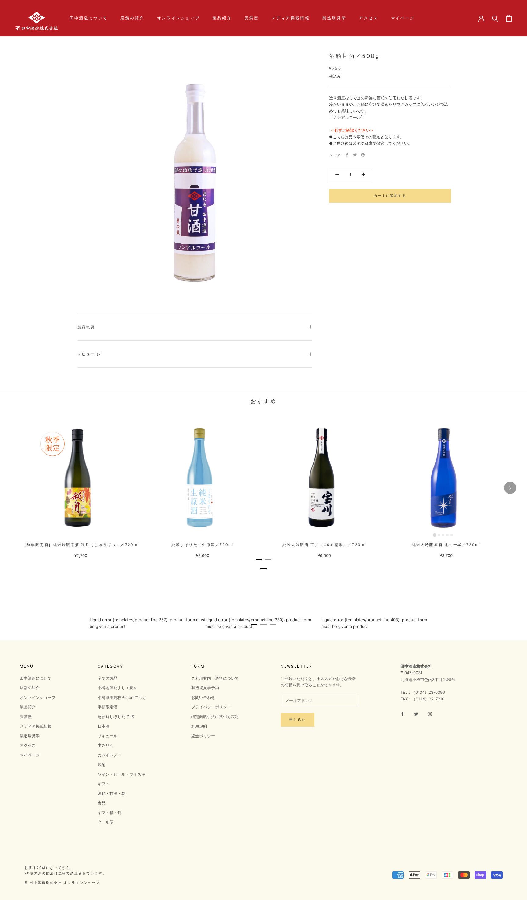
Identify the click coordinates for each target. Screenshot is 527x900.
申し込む (297, 720)
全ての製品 (107, 678)
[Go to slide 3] (443, 535)
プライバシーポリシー (211, 706)
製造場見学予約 (205, 687)
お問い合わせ (203, 697)
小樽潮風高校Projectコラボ (122, 697)
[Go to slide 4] (447, 535)
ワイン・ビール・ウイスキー (123, 774)
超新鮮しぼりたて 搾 (116, 716)
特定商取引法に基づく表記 (215, 716)
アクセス (368, 18)
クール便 (105, 822)
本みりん (105, 745)
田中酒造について (89, 18)
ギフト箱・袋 (109, 812)
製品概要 (86, 327)
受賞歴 (252, 18)
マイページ (403, 18)
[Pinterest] (363, 155)
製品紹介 (222, 18)
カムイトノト (109, 755)
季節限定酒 (107, 706)
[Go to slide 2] (439, 535)
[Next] (510, 488)
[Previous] (17, 488)
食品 (102, 802)
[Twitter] (355, 155)
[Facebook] (347, 155)
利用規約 (199, 726)
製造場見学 (334, 18)
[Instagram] (430, 713)
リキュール (107, 735)
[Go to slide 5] (451, 535)
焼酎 (102, 764)
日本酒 (103, 726)
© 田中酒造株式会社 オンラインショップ (62, 883)
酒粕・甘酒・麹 (111, 793)
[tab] (259, 559)
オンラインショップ (178, 18)
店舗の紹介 (132, 18)
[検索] (495, 18)
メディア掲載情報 (290, 18)
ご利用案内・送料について (215, 678)
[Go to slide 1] (434, 535)
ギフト (103, 783)
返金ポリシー (203, 735)
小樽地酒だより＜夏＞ (117, 687)
